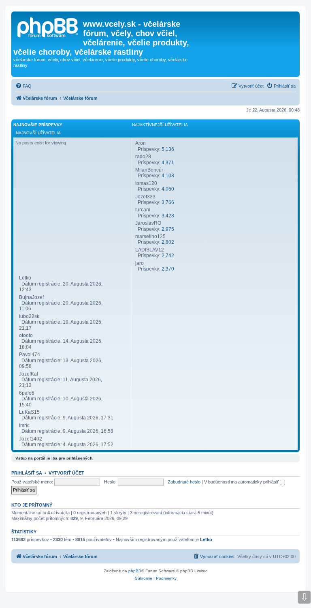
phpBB (134, 571)
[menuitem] (23, 86)
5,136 (168, 149)
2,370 (168, 269)
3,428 (168, 216)
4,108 (168, 175)
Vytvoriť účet (66, 473)
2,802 (168, 242)
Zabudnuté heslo (184, 481)
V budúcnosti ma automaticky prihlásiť (242, 481)
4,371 (168, 162)
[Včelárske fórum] (48, 26)
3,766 (168, 202)
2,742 (168, 255)
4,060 (168, 189)
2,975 (168, 229)
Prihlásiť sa (26, 473)
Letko (206, 539)
